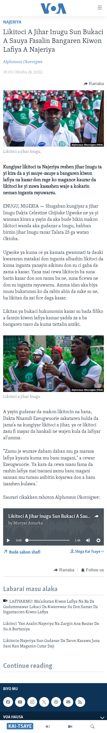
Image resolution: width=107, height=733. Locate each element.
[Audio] (48, 726)
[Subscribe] (68, 702)
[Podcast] (56, 702)
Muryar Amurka (28, 523)
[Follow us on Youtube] (20, 702)
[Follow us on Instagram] (32, 702)
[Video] (70, 726)
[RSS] (80, 702)
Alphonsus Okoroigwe (23, 62)
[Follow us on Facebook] (8, 702)
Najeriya (12, 22)
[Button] (94, 83)
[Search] (92, 726)
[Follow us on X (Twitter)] (44, 702)
